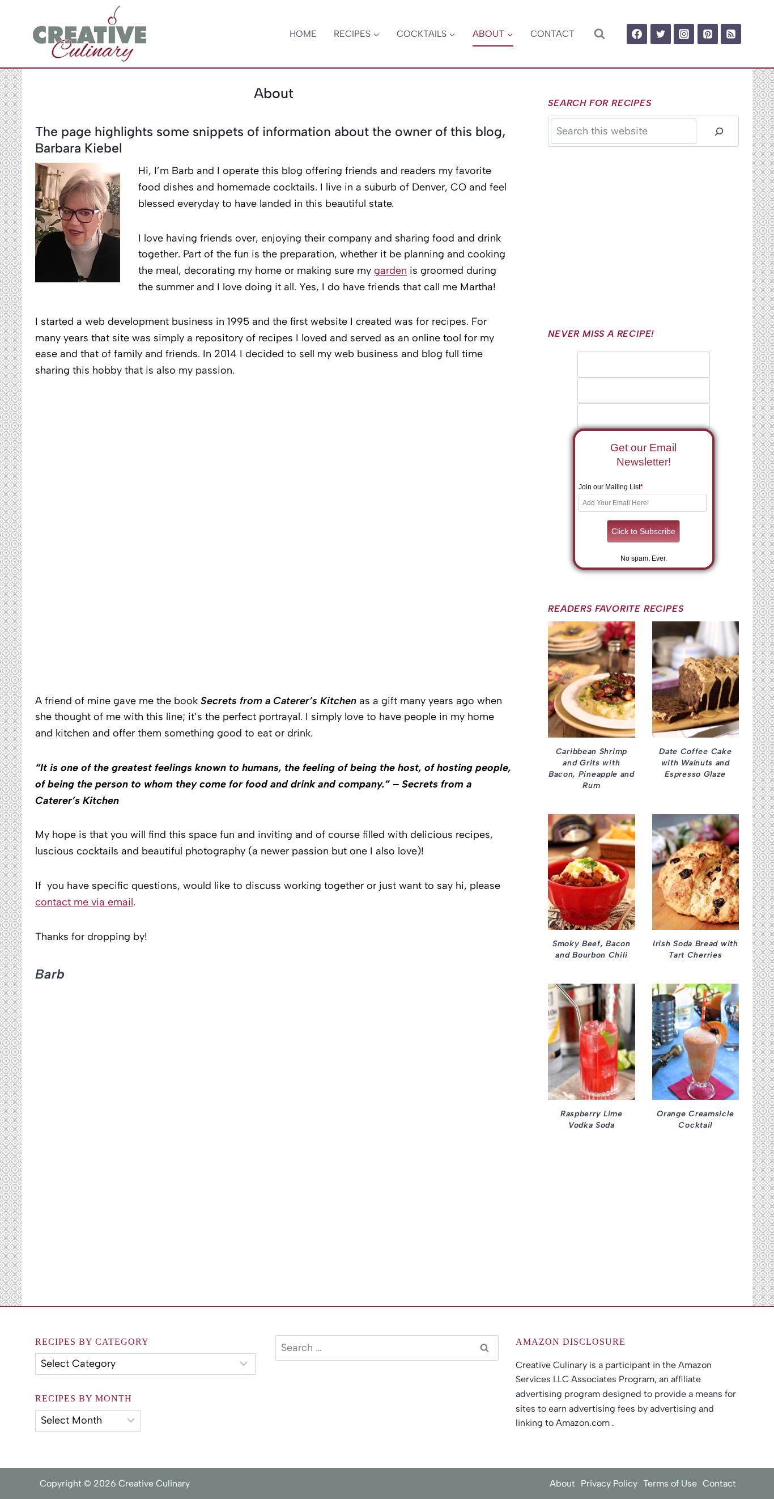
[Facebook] (637, 34)
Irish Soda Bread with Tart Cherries (695, 949)
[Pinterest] (708, 34)
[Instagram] (684, 34)
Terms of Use (670, 1483)
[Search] (719, 131)
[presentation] (591, 679)
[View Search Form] (599, 33)
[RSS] (731, 34)
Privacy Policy (609, 1483)
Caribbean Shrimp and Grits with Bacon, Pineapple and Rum (591, 768)
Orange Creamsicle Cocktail (695, 1119)
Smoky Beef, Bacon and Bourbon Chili (591, 949)
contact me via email (84, 902)
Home (303, 33)
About (562, 1483)
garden (390, 270)
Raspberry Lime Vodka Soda (591, 1119)
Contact (552, 33)
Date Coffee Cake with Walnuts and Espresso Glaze (695, 763)
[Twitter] (660, 34)
